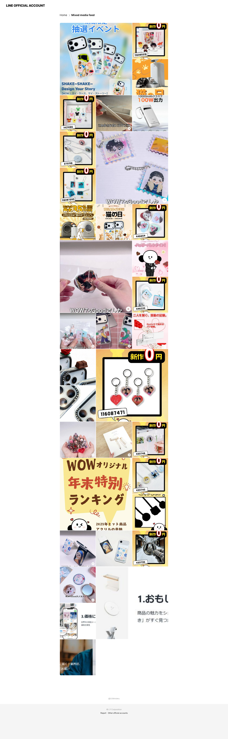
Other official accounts (118, 713)
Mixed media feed (83, 15)
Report (103, 713)
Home (63, 15)
